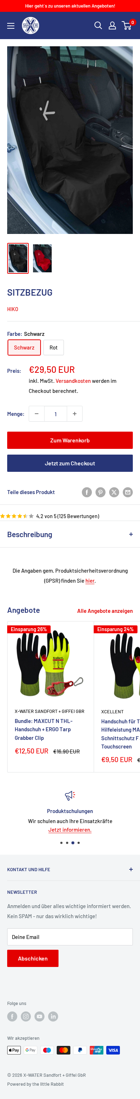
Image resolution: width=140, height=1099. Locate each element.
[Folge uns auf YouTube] (39, 1016)
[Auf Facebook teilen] (87, 491)
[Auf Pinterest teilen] (100, 491)
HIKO (12, 309)
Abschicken (33, 958)
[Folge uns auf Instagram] (26, 1016)
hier (89, 580)
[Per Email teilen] (128, 491)
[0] (126, 25)
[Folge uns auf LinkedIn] (53, 1016)
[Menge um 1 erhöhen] (74, 413)
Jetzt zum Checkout (70, 463)
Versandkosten (73, 380)
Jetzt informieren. (70, 829)
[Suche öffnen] (98, 25)
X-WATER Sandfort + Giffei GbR (49, 711)
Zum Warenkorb (70, 440)
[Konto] (112, 25)
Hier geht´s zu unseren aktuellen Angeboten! (70, 6)
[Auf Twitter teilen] (114, 491)
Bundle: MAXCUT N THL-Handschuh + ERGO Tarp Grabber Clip (44, 729)
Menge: (15, 413)
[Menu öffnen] (10, 26)
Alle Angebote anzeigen (105, 610)
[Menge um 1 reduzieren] (36, 413)
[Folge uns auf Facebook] (12, 1016)
